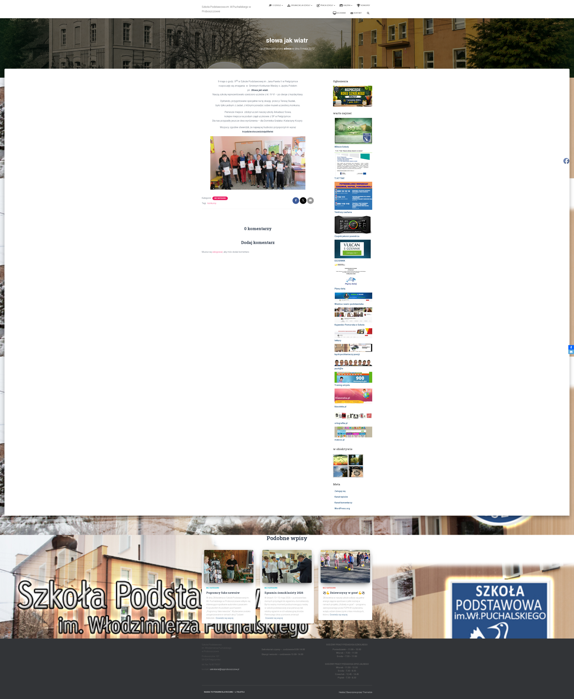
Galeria (347, 5)
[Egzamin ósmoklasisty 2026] (287, 566)
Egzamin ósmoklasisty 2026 (284, 592)
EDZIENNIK (341, 13)
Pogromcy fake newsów (223, 592)
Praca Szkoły (327, 5)
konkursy (211, 203)
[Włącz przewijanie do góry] (568, 693)
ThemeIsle (367, 692)
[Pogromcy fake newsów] (228, 566)
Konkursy (365, 5)
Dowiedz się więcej (224, 618)
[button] (282, 5)
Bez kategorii (220, 198)
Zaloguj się (340, 491)
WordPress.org (342, 508)
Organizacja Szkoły (301, 5)
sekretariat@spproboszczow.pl (224, 669)
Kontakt (358, 13)
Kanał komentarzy (343, 502)
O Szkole (277, 5)
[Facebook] (571, 347)
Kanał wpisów (341, 497)
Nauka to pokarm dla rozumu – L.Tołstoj (224, 692)
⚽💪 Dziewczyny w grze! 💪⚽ (344, 592)
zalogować (217, 252)
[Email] (571, 352)
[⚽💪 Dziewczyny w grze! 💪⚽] (345, 566)
